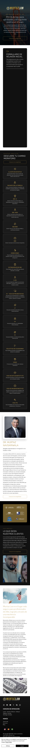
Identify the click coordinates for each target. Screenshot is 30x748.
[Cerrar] (28, 739)
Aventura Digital (16, 736)
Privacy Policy (9, 742)
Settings (8, 746)
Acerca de (5, 721)
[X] (13, 705)
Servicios (5, 723)
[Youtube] (10, 705)
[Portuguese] (12, 729)
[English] (5, 729)
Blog (4, 724)
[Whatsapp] (20, 705)
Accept (22, 746)
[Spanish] (8, 729)
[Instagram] (4, 705)
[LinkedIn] (17, 705)
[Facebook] (7, 705)
